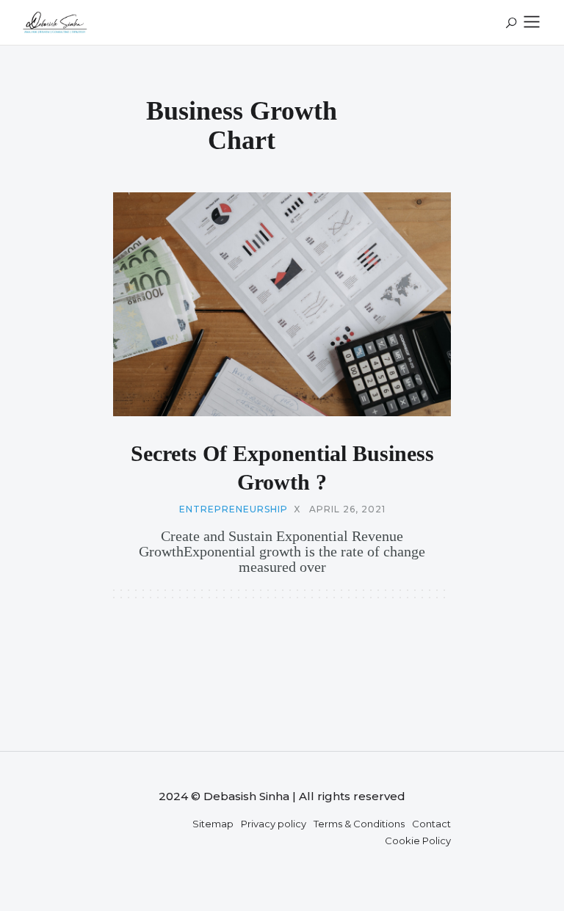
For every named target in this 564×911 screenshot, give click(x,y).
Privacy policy (273, 824)
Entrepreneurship (233, 509)
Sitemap (213, 824)
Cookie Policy (418, 840)
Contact (431, 824)
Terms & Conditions (359, 824)
